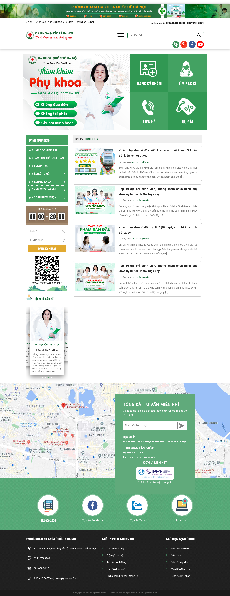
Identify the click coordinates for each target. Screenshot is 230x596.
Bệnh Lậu (176, 555)
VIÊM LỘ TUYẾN (41, 173)
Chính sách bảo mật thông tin (155, 482)
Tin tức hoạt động (116, 562)
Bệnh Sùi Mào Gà (180, 548)
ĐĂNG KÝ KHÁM (149, 83)
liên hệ (149, 121)
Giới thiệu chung (115, 548)
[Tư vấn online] (192, 44)
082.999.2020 (195, 22)
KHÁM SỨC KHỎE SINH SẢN (48, 158)
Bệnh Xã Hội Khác (180, 576)
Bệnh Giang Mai (179, 562)
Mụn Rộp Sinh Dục (181, 569)
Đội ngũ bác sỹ (115, 555)
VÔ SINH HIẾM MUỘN (44, 197)
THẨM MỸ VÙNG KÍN (44, 189)
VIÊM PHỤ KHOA (41, 181)
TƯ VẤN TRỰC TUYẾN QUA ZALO (47, 283)
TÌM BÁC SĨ (187, 83)
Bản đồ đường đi (116, 569)
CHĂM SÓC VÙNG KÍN (44, 150)
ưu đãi (187, 121)
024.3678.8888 (175, 22)
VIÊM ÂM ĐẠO (40, 165)
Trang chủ (78, 139)
